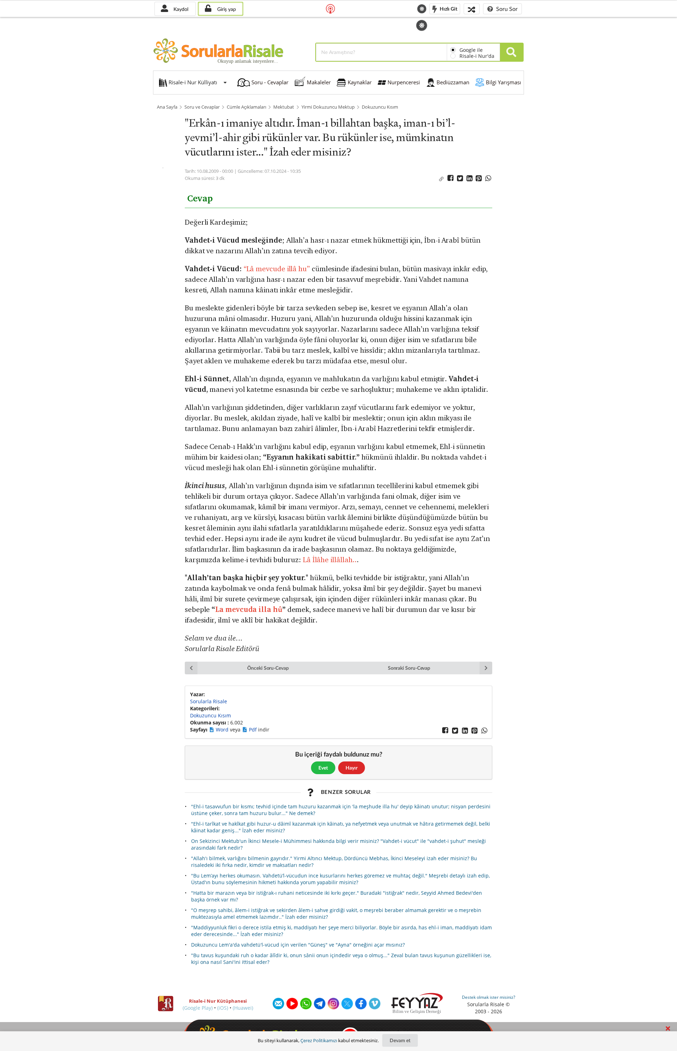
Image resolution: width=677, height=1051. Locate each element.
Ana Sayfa (167, 107)
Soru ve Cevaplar (202, 107)
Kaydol (180, 9)
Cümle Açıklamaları (246, 107)
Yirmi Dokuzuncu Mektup (328, 107)
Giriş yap (226, 9)
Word (223, 729)
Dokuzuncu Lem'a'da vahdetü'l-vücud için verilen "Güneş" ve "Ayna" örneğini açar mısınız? (298, 944)
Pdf (253, 729)
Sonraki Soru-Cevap (409, 668)
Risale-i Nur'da (476, 56)
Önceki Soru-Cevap (268, 668)
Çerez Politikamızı (318, 1040)
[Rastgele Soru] (472, 8)
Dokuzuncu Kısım (380, 107)
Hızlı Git (448, 8)
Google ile (471, 50)
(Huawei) (243, 1007)
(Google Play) (198, 1007)
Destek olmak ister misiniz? (488, 997)
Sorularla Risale (208, 701)
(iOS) (222, 1007)
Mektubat (283, 107)
